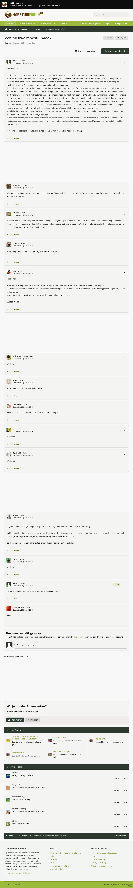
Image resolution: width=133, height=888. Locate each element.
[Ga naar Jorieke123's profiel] (8, 357)
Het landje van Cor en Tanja (33, 787)
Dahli (101, 742)
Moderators (30, 356)
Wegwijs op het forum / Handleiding (65, 853)
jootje (14, 823)
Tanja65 (15, 787)
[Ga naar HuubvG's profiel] (8, 214)
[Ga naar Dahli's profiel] (91, 740)
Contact (94, 856)
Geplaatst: (114, 742)
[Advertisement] (66, 161)
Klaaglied (16, 784)
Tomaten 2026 (59, 737)
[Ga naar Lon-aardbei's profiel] (50, 754)
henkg (14, 775)
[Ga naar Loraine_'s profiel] (8, 740)
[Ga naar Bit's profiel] (8, 430)
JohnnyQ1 (17, 185)
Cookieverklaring (98, 859)
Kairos (8, 43)
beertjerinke (18, 607)
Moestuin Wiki (56, 869)
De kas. (15, 821)
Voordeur (32, 43)
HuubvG (16, 213)
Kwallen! (15, 772)
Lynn (15, 559)
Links (52, 862)
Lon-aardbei (62, 755)
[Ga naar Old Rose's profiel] (8, 405)
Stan (15, 380)
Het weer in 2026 (19, 752)
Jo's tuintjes (24, 823)
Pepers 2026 (100, 739)
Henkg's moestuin (27, 775)
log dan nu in (80, 637)
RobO (15, 515)
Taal (7, 885)
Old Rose (17, 404)
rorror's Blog (25, 799)
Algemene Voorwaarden (101, 866)
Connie (16, 243)
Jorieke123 (17, 356)
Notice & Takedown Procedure (104, 853)
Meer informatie (7, 4)
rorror (14, 799)
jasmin (16, 271)
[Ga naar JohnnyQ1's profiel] (8, 186)
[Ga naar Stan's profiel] (8, 381)
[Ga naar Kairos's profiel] (8, 62)
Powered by (116, 885)
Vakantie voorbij (19, 809)
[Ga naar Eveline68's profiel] (8, 454)
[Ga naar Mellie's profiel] (50, 740)
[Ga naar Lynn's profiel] (8, 560)
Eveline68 (17, 453)
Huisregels (54, 856)
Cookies (17, 885)
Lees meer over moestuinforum (18, 873)
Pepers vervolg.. (19, 796)
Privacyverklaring (98, 862)
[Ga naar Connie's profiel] (8, 244)
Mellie (60, 741)
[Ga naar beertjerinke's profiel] (8, 608)
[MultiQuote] (7, 138)
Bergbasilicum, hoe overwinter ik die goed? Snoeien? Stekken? (26, 737)
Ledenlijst (54, 859)
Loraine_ (19, 742)
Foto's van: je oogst (61, 751)
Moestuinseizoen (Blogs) (60, 866)
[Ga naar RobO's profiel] (8, 516)
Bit (14, 429)
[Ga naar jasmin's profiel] (8, 272)
